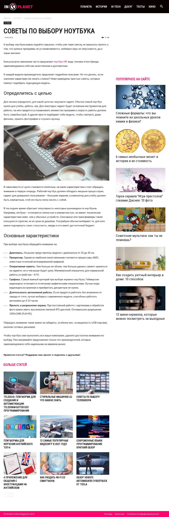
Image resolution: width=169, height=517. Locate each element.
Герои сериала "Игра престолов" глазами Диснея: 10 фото (139, 198)
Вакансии (119, 514)
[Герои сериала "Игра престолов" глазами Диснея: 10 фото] (140, 180)
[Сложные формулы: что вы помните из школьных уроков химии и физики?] (140, 97)
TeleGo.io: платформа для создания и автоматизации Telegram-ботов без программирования (20, 403)
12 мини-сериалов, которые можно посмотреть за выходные (140, 317)
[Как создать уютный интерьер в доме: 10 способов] (140, 259)
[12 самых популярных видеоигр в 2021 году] (56, 426)
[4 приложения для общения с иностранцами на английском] (20, 463)
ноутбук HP (60, 61)
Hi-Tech (115, 6)
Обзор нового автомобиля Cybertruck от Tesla (91, 481)
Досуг (128, 6)
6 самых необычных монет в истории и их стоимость (137, 159)
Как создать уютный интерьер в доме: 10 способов (140, 277)
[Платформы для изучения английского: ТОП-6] (20, 426)
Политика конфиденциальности (143, 514)
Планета (86, 6)
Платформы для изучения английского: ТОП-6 (18, 444)
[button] (161, 7)
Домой (7, 18)
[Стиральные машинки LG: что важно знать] (56, 383)
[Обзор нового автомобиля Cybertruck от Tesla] (92, 463)
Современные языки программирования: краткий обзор (89, 444)
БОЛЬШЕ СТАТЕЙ (15, 365)
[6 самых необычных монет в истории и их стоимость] (140, 140)
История (101, 6)
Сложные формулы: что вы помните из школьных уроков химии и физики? (138, 117)
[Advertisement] (140, 50)
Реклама (108, 514)
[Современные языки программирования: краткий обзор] (92, 426)
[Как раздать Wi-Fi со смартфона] (56, 463)
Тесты (140, 6)
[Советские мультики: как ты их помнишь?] (140, 219)
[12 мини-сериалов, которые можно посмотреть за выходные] (140, 298)
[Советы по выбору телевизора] (92, 383)
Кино (152, 6)
